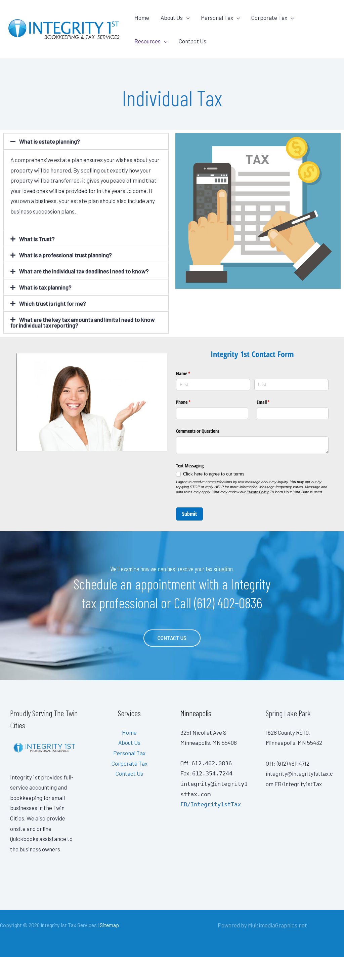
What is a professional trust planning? (65, 255)
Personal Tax (217, 17)
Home (141, 17)
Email (271, 402)
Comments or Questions (197, 431)
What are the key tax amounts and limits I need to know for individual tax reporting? (82, 322)
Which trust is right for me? (52, 303)
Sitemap (109, 925)
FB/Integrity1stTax (210, 804)
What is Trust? (37, 238)
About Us (172, 17)
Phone (191, 402)
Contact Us (192, 41)
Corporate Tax (269, 17)
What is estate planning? (49, 141)
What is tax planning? (45, 287)
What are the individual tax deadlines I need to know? (84, 271)
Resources (147, 41)
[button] (86, 141)
